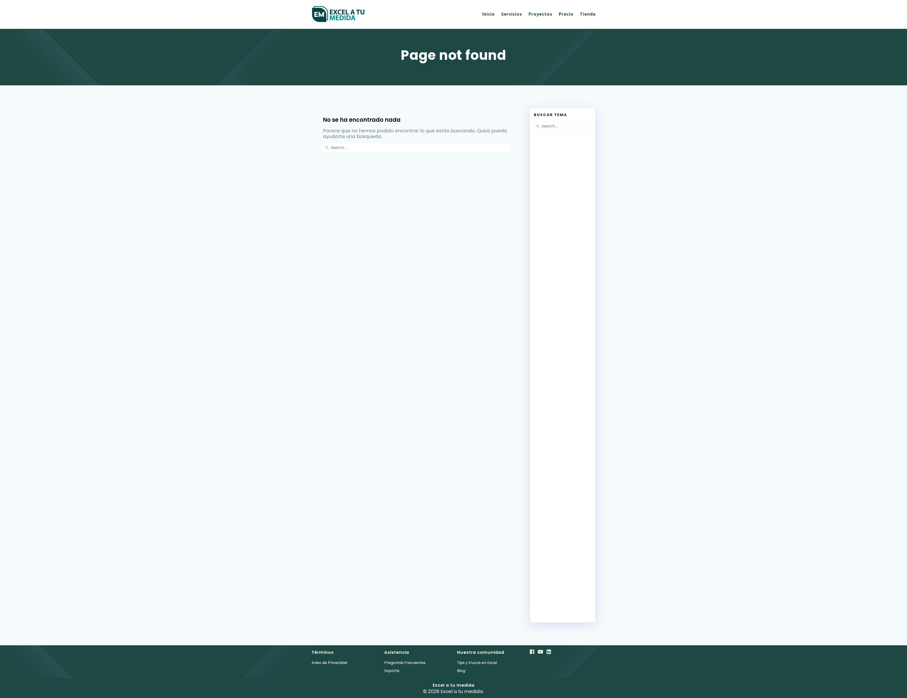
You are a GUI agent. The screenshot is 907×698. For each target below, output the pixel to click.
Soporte (391, 670)
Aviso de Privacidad (329, 662)
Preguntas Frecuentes (405, 662)
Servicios (511, 14)
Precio (566, 14)
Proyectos (540, 14)
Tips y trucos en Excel (477, 662)
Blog (461, 670)
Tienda (588, 14)
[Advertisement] (562, 249)
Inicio (488, 14)
